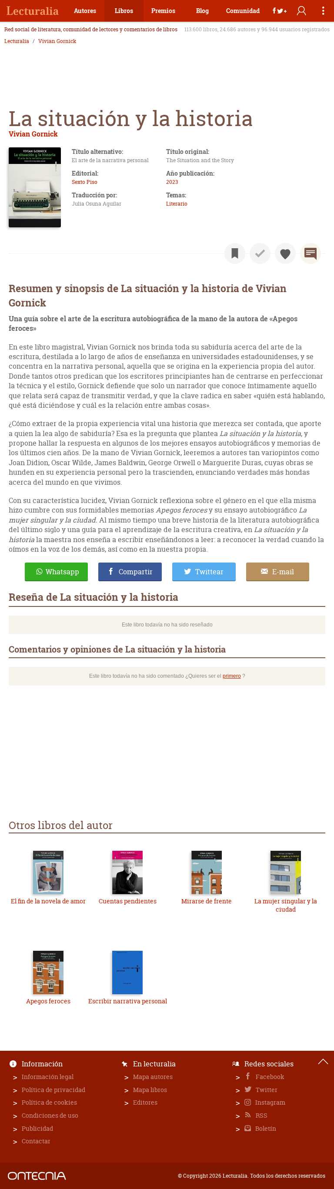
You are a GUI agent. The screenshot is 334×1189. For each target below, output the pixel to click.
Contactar (36, 1141)
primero (232, 676)
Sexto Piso (84, 182)
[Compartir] (280, 11)
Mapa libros (150, 1090)
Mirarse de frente (206, 901)
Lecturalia (16, 41)
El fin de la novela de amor (48, 901)
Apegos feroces (48, 1001)
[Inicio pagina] (323, 1061)
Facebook (269, 1076)
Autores (85, 11)
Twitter (265, 1090)
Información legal (47, 1076)
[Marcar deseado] (285, 253)
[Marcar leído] (260, 253)
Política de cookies (49, 1102)
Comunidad (243, 11)
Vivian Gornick (57, 41)
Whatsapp (62, 571)
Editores (145, 1102)
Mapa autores (153, 1076)
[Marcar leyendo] (234, 253)
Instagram (269, 1102)
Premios (163, 11)
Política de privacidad (53, 1090)
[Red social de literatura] (32, 11)
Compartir (136, 571)
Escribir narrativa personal (127, 1001)
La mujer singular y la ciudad (285, 905)
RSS (260, 1115)
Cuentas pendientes (128, 901)
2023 (172, 182)
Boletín (265, 1128)
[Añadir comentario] (310, 253)
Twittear (209, 571)
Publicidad (37, 1128)
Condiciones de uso (50, 1115)
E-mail (283, 571)
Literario (176, 203)
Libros (124, 11)
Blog (202, 11)
